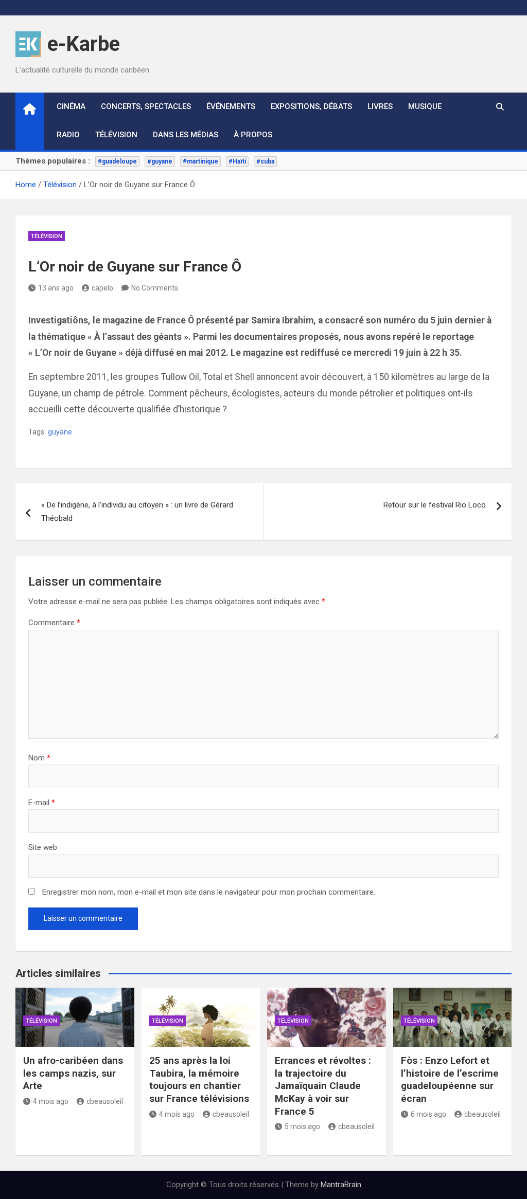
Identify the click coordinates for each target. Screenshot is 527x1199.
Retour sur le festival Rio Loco (434, 505)
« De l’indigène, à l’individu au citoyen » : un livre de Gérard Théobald (137, 511)
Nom (39, 757)
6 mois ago (428, 1114)
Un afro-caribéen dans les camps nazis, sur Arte (73, 1073)
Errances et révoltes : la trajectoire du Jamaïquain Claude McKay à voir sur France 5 (323, 1086)
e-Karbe (83, 44)
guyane (60, 432)
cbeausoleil (104, 1101)
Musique (425, 106)
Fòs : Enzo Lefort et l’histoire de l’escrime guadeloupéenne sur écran (450, 1079)
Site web (42, 847)
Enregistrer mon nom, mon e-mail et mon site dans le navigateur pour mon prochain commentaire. (208, 892)
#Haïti (237, 161)
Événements (230, 106)
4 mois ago (50, 1101)
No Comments (154, 288)
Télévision (116, 134)
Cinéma (71, 106)
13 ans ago (56, 288)
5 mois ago (302, 1126)
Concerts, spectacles (146, 106)
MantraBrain (341, 1184)
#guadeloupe (117, 161)
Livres (380, 106)
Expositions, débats (311, 106)
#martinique (200, 161)
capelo (102, 288)
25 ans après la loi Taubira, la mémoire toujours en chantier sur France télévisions (199, 1079)
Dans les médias (185, 134)
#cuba (265, 161)
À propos (253, 134)
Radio (68, 134)
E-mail (41, 802)
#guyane (159, 161)
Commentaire (54, 622)
